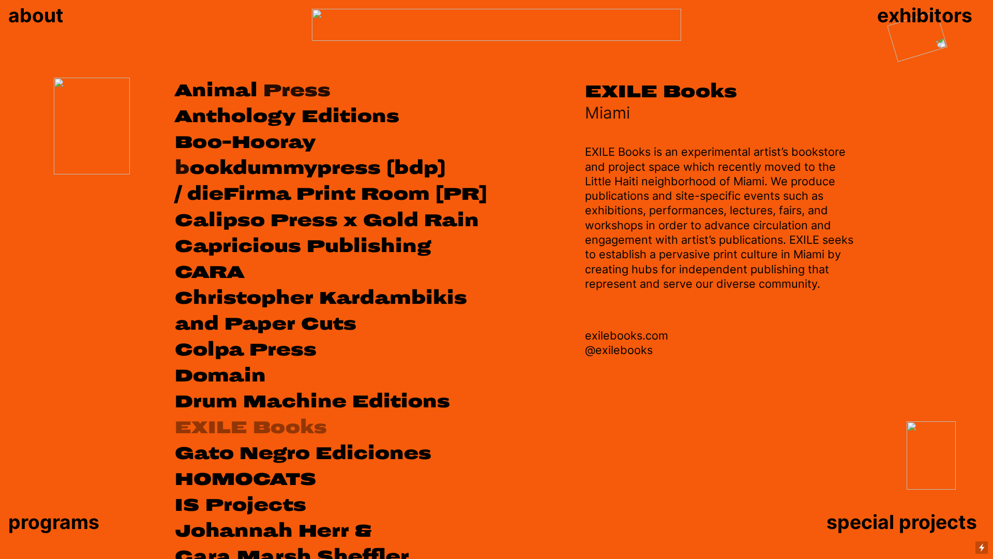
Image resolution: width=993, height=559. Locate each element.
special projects (901, 522)
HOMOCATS (246, 479)
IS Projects (240, 505)
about (38, 15)
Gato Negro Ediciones (303, 453)
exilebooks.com (626, 335)
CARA (209, 272)
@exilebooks (619, 350)
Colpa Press (246, 350)
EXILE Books (251, 427)
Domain (220, 375)
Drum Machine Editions (312, 401)
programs (53, 522)
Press (252, 90)
